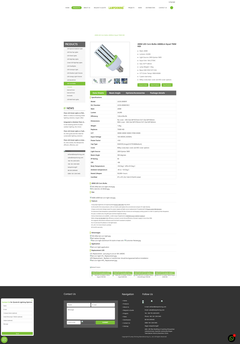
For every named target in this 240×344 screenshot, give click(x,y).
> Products (125, 304)
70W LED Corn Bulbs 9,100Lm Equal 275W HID (101, 273)
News (140, 8)
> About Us (125, 307)
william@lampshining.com (76, 154)
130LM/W (90, 35)
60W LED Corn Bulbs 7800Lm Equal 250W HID (165, 273)
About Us (87, 8)
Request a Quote (100, 8)
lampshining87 (72, 167)
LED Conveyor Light (72, 69)
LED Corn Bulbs (81, 35)
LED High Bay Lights (72, 59)
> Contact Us (126, 323)
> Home (124, 301)
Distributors (150, 8)
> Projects (125, 313)
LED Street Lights (72, 55)
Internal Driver (71, 90)
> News (124, 316)
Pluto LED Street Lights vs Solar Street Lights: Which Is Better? (74, 140)
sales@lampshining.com (75, 157)
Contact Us (163, 8)
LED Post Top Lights (72, 52)
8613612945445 (73, 170)
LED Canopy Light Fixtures (74, 76)
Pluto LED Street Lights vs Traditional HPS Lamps (74, 131)
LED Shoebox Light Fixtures (74, 73)
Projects (131, 8)
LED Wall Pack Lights (73, 99)
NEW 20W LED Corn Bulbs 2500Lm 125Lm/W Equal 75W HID (144, 273)
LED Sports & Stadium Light (75, 49)
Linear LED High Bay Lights (74, 62)
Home (67, 8)
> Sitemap (125, 326)
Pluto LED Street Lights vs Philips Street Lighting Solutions (74, 113)
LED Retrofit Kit (71, 80)
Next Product (155, 85)
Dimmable (69, 95)
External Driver (71, 93)
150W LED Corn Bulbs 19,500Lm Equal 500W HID (123, 273)
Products (76, 8)
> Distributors (126, 320)
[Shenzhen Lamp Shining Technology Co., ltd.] (117, 8)
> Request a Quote (128, 310)
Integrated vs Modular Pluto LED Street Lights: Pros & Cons (74, 122)
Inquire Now (143, 85)
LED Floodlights (71, 66)
